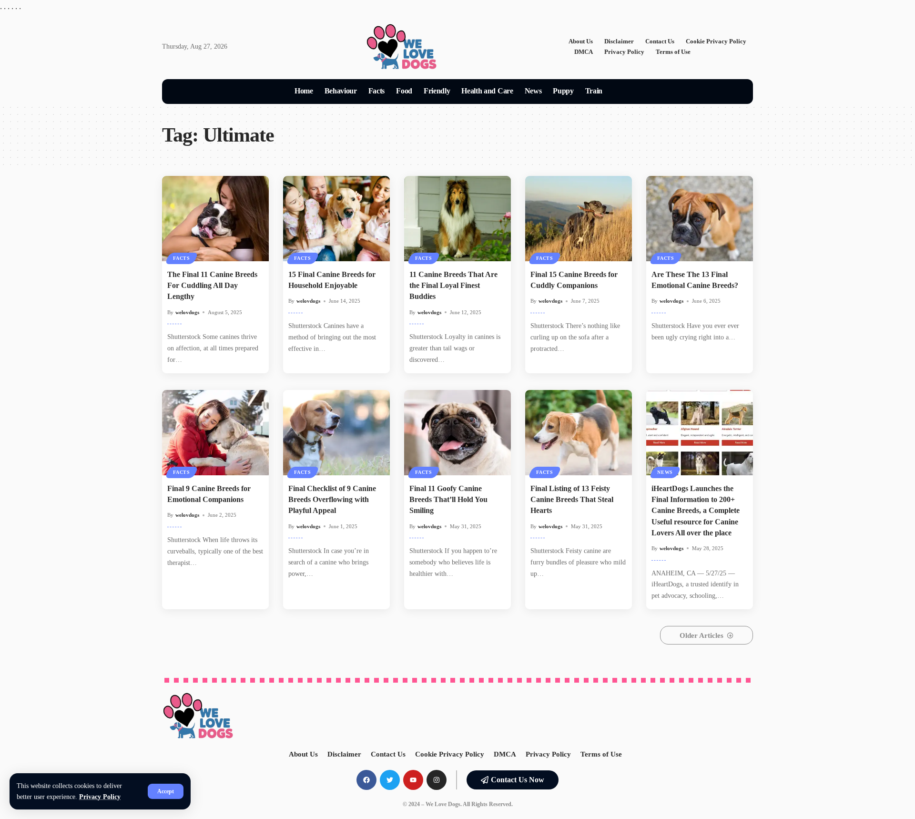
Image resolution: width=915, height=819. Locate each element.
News (665, 472)
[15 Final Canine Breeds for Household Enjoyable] (336, 218)
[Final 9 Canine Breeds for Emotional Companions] (215, 432)
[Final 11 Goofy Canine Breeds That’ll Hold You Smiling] (457, 432)
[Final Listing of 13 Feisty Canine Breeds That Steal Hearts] (578, 432)
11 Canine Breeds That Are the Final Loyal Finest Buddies (453, 285)
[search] (619, 91)
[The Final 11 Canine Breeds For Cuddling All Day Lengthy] (215, 218)
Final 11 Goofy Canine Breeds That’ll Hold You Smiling (448, 499)
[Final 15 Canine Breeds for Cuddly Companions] (578, 218)
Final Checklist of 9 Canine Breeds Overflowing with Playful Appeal (332, 499)
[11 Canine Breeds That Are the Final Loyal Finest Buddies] (457, 218)
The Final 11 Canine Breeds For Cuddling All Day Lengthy (212, 285)
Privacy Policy (100, 796)
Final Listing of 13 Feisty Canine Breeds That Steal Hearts (571, 499)
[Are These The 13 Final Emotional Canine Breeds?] (699, 218)
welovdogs (187, 312)
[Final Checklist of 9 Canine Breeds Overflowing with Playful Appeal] (336, 432)
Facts (181, 258)
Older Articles (701, 635)
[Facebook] (366, 780)
